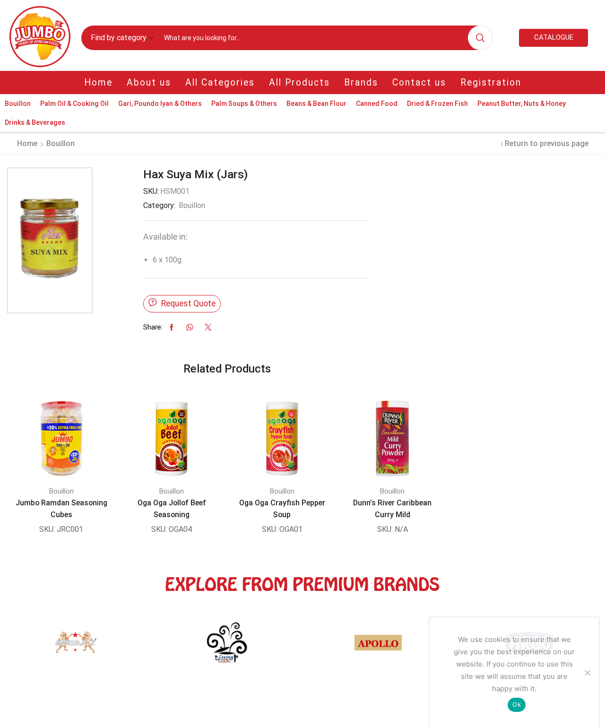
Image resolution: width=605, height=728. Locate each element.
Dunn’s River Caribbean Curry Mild (392, 508)
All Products (299, 82)
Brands (361, 82)
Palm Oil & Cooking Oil (74, 103)
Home (98, 82)
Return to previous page (546, 143)
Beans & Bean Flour (316, 103)
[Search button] (480, 38)
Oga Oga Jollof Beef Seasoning (172, 508)
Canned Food (377, 103)
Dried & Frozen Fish (437, 103)
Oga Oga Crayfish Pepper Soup (282, 508)
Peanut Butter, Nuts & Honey (521, 103)
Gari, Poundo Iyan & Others (160, 103)
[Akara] (139, 647)
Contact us (419, 82)
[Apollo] (291, 647)
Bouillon (18, 103)
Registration (490, 82)
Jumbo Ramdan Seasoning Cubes (61, 508)
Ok (516, 704)
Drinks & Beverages (35, 122)
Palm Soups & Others (244, 103)
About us (149, 82)
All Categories (220, 82)
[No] (587, 672)
